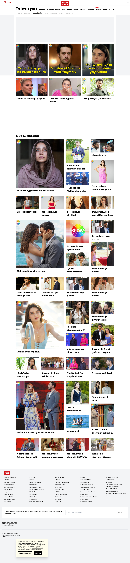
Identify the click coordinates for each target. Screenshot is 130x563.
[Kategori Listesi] (127, 2)
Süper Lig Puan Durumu (87, 487)
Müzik (61, 13)
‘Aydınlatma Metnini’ (24, 549)
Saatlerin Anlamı (60, 489)
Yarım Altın (58, 502)
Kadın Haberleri (8, 497)
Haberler (6, 480)
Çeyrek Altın (58, 499)
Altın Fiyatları (7, 502)
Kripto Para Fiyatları (35, 482)
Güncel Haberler (9, 484)
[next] (113, 60)
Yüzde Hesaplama (112, 496)
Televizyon (26, 8)
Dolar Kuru (32, 477)
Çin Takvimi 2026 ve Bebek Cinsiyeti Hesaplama (114, 485)
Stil (110, 10)
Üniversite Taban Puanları (88, 492)
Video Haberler (84, 489)
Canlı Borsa (33, 484)
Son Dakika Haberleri (10, 477)
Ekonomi (50, 10)
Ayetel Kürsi (58, 487)
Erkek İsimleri (110, 480)
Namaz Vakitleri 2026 (35, 487)
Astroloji (57, 480)
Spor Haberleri (8, 489)
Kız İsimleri (109, 482)
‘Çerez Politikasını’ (37, 548)
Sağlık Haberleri (8, 494)
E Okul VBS (32, 497)
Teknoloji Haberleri (9, 499)
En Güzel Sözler (85, 499)
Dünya (57, 10)
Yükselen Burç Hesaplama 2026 (116, 493)
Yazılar (82, 10)
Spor (64, 10)
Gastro (98, 10)
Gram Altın (58, 497)
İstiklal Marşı (33, 494)
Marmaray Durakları (112, 477)
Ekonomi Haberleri (9, 482)
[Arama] (2, 2)
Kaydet (120, 512)
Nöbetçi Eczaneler (34, 492)
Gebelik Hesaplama (112, 491)
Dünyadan (27, 13)
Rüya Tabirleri (84, 494)
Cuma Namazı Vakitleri (36, 489)
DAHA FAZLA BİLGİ (25, 553)
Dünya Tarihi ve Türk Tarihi (88, 497)
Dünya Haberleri (8, 492)
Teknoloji (90, 10)
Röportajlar (53, 13)
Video (105, 10)
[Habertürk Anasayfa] (65, 3)
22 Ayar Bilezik (84, 482)
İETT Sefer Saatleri (111, 489)
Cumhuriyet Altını (85, 480)
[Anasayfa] (7, 473)
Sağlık (75, 10)
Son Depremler (59, 477)
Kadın (69, 10)
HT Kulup (45, 13)
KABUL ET (38, 553)
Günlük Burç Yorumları (36, 502)
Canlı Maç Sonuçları (86, 484)
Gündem (41, 10)
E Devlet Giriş (33, 499)
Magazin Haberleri (9, 487)
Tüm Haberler (69, 13)
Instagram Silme (60, 484)
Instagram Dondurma (62, 482)
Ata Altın (83, 477)
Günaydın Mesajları (61, 494)
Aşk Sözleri (58, 492)
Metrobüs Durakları (86, 502)
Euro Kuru (32, 480)
